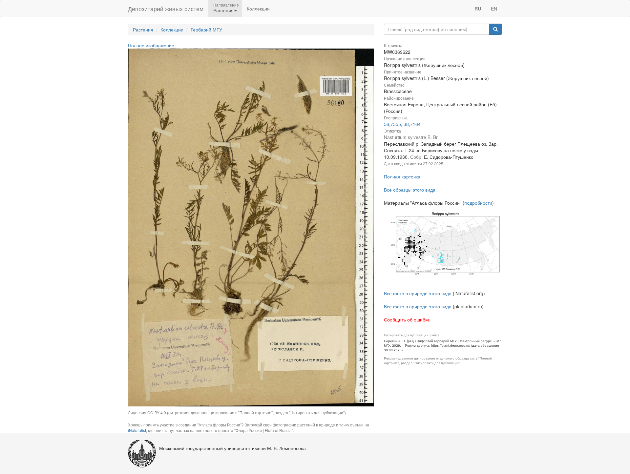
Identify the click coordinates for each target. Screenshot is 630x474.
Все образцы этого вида (409, 189)
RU (477, 8)
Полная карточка (402, 176)
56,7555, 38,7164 (402, 124)
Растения (143, 29)
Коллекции (258, 8)
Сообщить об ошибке (407, 319)
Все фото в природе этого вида (418, 293)
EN (494, 8)
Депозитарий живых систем (165, 8)
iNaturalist (137, 430)
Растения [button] (223, 10)
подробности (478, 202)
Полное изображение (151, 45)
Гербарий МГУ (206, 29)
